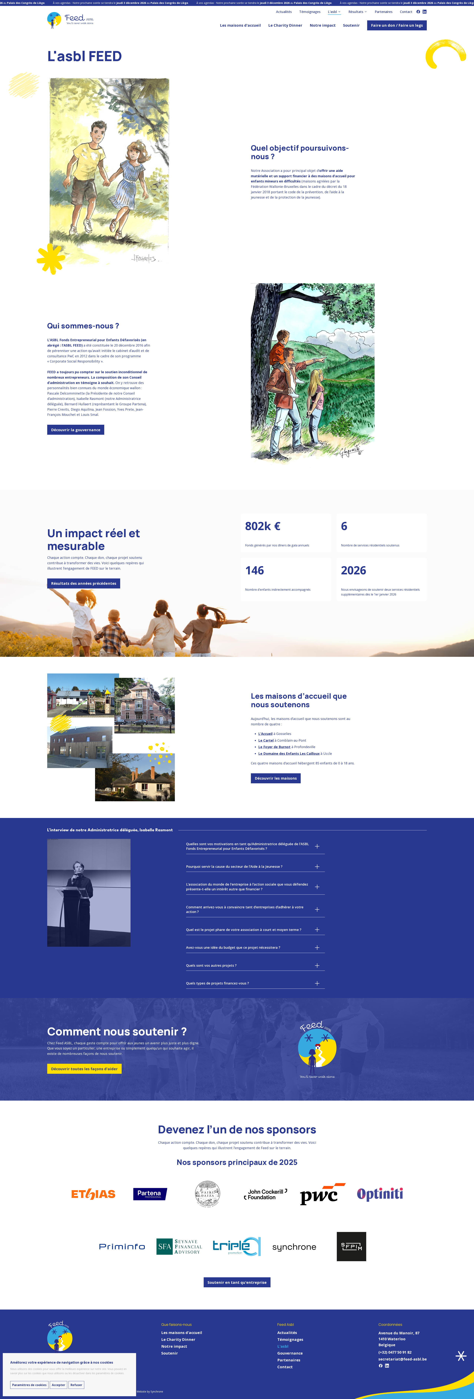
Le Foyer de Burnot (274, 747)
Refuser (76, 1385)
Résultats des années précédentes (83, 583)
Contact (285, 1366)
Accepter (58, 1385)
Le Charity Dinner (178, 1339)
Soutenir (169, 1353)
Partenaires (288, 1360)
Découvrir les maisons (276, 778)
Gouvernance (290, 1353)
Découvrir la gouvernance (75, 429)
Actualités (287, 1332)
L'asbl (282, 1346)
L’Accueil (265, 733)
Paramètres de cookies (29, 1385)
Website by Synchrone (150, 1391)
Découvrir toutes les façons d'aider (84, 1068)
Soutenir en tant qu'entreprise (237, 1282)
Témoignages (290, 1339)
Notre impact (174, 1346)
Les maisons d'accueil (181, 1332)
